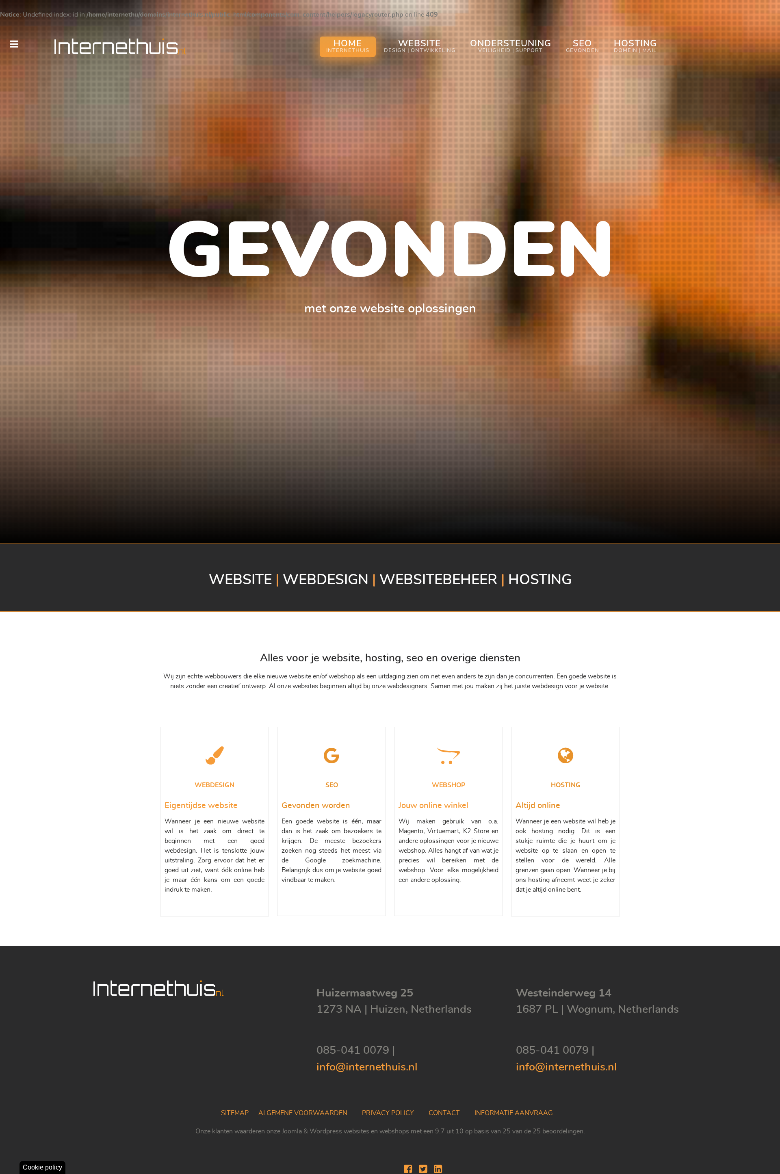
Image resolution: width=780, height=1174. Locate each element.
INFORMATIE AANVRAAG (513, 1113)
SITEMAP (235, 1113)
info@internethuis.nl (367, 1066)
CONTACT (444, 1113)
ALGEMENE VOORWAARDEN (303, 1113)
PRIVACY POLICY (387, 1113)
